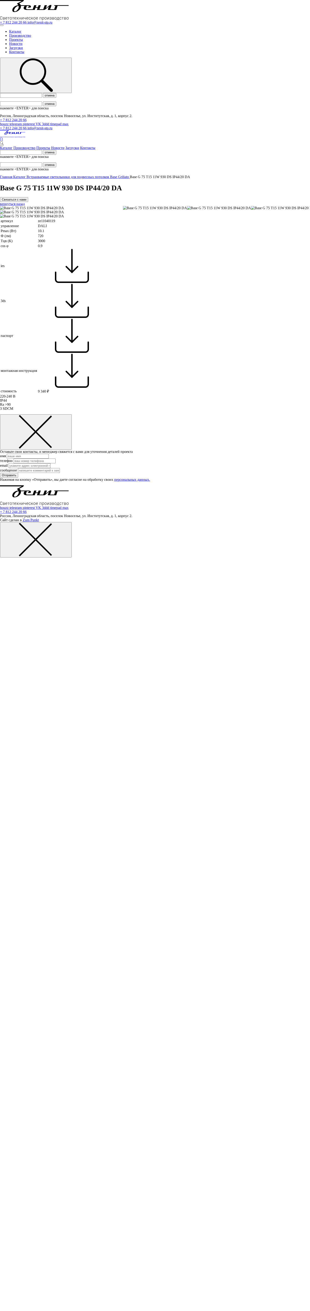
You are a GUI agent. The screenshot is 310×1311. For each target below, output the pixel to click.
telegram (16, 124)
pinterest (29, 124)
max (65, 124)
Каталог (15, 31)
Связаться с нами (14, 199)
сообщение (9, 470)
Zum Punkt (31, 520)
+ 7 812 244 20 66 (13, 22)
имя (3, 456)
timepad (56, 124)
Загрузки (16, 48)
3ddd (46, 124)
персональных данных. (132, 479)
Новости (15, 44)
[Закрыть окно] (36, 432)
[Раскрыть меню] (2, 25)
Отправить (9, 475)
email (4, 465)
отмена (49, 95)
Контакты (16, 52)
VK (39, 124)
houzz (5, 124)
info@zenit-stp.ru (39, 22)
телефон (7, 461)
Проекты (16, 40)
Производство (20, 35)
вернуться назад (12, 204)
